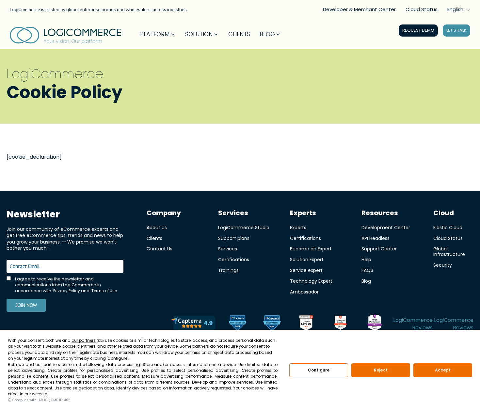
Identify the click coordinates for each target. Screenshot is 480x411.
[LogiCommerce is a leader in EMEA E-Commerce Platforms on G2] (375, 324)
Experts (298, 227)
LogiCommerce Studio (243, 227)
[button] (158, 34)
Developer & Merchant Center (359, 9)
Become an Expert (311, 248)
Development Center (385, 227)
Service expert (306, 270)
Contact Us (159, 248)
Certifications (233, 259)
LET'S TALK (456, 30)
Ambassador (304, 292)
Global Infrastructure (449, 251)
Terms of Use (104, 290)
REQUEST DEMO (418, 30)
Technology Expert (311, 281)
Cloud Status (422, 9)
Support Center (379, 248)
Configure (318, 370)
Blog (366, 281)
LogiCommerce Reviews (413, 323)
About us (157, 227)
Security (442, 265)
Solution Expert (307, 259)
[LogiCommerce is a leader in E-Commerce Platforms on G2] (340, 324)
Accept (443, 370)
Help (366, 259)
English (455, 9)
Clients (154, 238)
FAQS (367, 270)
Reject (381, 370)
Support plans (233, 238)
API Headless (375, 238)
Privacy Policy (66, 290)
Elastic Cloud (447, 227)
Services (227, 248)
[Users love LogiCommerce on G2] (306, 324)
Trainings (228, 270)
